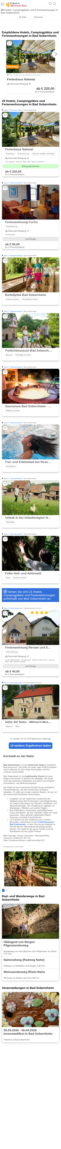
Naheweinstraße (16, 110)
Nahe (6, 110)
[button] (56, 54)
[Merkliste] (50, 3)
